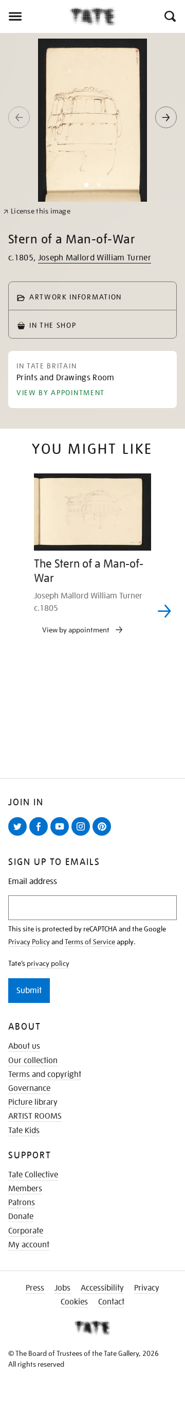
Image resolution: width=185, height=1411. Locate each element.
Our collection (33, 1060)
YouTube (61, 835)
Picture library (33, 1102)
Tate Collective (33, 1175)
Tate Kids (24, 1130)
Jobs (62, 1288)
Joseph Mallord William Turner (94, 258)
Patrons (21, 1202)
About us (24, 1046)
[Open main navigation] (34, 16)
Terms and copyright (44, 1074)
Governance (29, 1088)
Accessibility (102, 1288)
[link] (37, 211)
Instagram (83, 835)
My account (28, 1245)
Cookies (74, 1302)
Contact (111, 1302)
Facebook (40, 835)
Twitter (19, 835)
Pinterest (104, 835)
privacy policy (48, 963)
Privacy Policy (29, 941)
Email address (32, 882)
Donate (20, 1216)
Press (35, 1288)
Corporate (25, 1231)
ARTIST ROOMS (35, 1116)
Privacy (146, 1288)
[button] (169, 16)
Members (25, 1189)
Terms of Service (90, 941)
